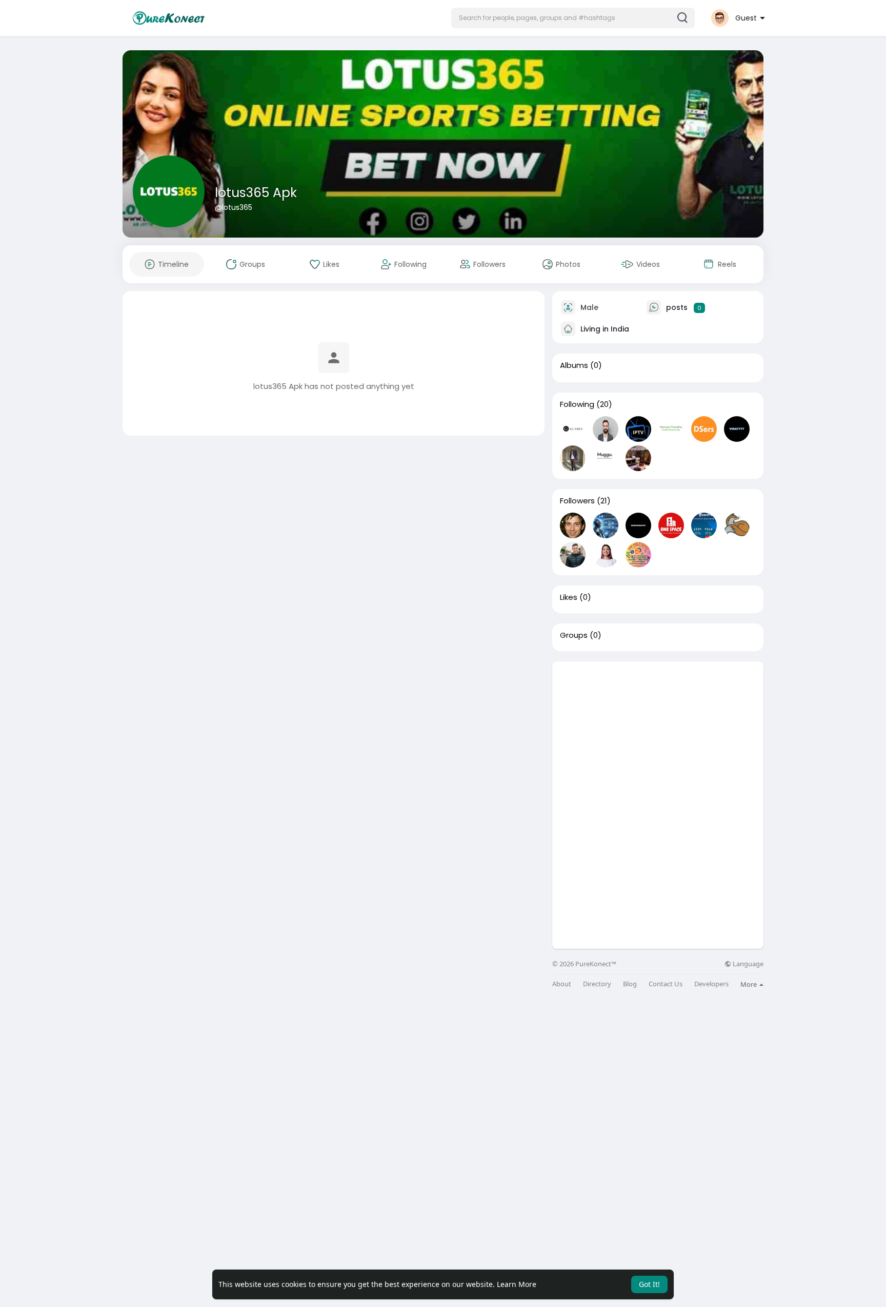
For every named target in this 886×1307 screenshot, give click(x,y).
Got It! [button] (649, 1284)
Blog (630, 984)
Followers (577, 501)
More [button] (749, 984)
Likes (568, 597)
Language (747, 964)
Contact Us (665, 984)
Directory (597, 984)
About (561, 984)
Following (577, 404)
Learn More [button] (516, 1284)
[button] (573, 18)
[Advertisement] (657, 733)
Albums (574, 365)
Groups (574, 635)
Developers (711, 984)
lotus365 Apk (256, 193)
